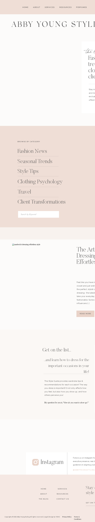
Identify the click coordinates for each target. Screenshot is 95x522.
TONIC (58, 517)
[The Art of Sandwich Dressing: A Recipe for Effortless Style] (39, 279)
